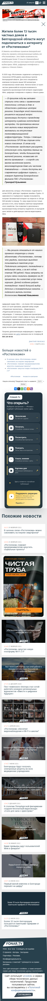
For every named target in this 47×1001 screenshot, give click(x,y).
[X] (18, 388)
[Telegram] (25, 388)
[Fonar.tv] (7, 3)
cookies (23, 968)
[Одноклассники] (28, 388)
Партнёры (7, 955)
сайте (18, 334)
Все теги (11, 949)
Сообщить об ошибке (25, 949)
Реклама (16, 955)
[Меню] (44, 2)
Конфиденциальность (12, 959)
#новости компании (30, 376)
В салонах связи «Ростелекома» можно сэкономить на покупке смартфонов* (21, 360)
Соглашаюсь (24, 994)
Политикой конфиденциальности (25, 989)
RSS (5, 949)
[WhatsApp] (22, 388)
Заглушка (24, 952)
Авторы (16, 952)
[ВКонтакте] (15, 388)
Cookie (27, 975)
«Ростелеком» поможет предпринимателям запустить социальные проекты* (23, 365)
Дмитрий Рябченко (37, 341)
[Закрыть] (43, 24)
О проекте (7, 952)
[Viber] (31, 388)
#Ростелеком (15, 376)
